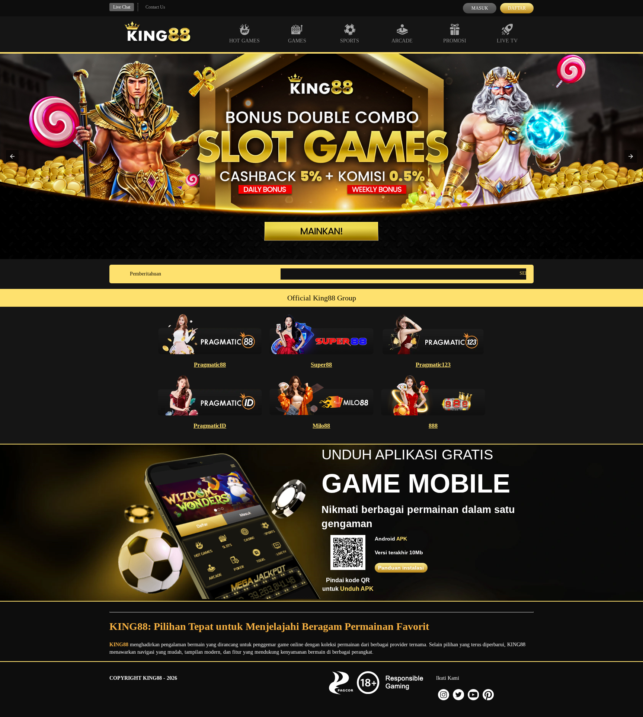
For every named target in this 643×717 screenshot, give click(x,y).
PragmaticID (209, 425)
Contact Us (155, 7)
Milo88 (321, 425)
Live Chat (121, 7)
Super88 (321, 364)
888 (433, 425)
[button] (12, 156)
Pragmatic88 (210, 364)
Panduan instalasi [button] (401, 568)
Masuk (479, 8)
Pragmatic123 (433, 364)
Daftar (517, 8)
